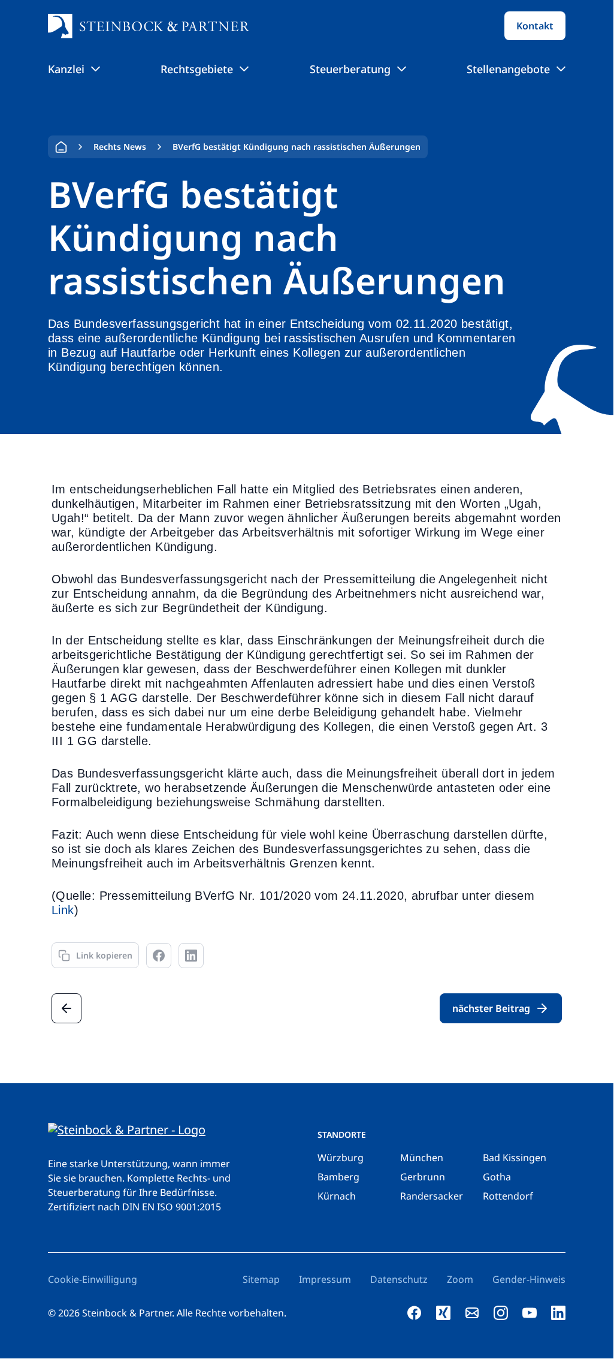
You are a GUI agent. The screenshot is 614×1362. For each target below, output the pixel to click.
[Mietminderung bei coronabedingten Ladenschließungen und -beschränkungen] (66, 1008)
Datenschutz (399, 1279)
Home (61, 147)
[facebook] (414, 1313)
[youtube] (529, 1313)
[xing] (443, 1313)
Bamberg (338, 1176)
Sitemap (261, 1279)
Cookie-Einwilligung (92, 1279)
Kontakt (534, 25)
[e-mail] (472, 1313)
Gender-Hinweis (528, 1279)
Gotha (497, 1176)
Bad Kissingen (514, 1157)
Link (63, 910)
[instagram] (501, 1313)
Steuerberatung (350, 69)
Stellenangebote (508, 69)
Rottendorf (508, 1196)
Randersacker (431, 1196)
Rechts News (119, 146)
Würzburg (340, 1157)
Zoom (460, 1279)
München (421, 1157)
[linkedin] (558, 1313)
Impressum (325, 1279)
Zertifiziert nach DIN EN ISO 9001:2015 (134, 1206)
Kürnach (336, 1196)
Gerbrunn (422, 1176)
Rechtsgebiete (197, 69)
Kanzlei (66, 69)
